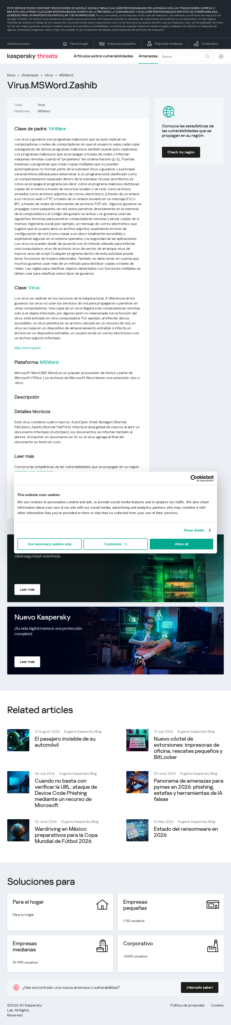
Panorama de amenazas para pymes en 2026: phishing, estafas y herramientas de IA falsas (188, 790)
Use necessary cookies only (50, 544)
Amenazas (148, 56)
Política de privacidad (187, 1005)
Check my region (181, 152)
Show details (194, 530)
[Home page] (34, 56)
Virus (49, 75)
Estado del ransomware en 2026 (186, 832)
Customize (112, 544)
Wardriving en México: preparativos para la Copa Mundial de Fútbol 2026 (66, 835)
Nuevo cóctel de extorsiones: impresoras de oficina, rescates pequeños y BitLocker (188, 748)
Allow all (181, 544)
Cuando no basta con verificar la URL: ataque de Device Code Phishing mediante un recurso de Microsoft (66, 793)
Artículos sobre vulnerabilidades (103, 56)
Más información (27, 348)
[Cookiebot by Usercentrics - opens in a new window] (194, 478)
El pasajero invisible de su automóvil (65, 742)
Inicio (11, 75)
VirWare (57, 128)
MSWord (66, 75)
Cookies (217, 1005)
